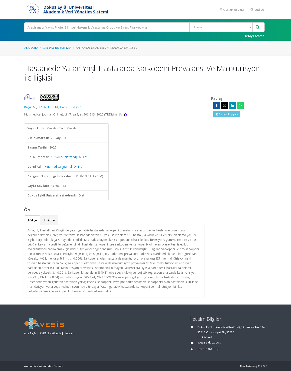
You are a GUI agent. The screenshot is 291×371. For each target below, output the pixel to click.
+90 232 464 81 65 (208, 349)
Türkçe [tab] (32, 220)
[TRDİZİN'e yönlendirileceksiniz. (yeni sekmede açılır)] (121, 114)
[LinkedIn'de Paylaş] (232, 105)
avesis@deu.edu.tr (209, 342)
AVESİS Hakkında (50, 333)
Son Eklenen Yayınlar (56, 47)
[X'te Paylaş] (224, 105)
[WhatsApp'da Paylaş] (240, 105)
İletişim (69, 333)
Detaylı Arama (254, 36)
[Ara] (257, 27)
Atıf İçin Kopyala (228, 114)
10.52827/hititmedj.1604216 (70, 157)
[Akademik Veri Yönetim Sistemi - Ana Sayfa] (33, 9)
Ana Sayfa (31, 47)
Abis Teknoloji (248, 366)
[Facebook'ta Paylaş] (216, 105)
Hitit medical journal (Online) (63, 167)
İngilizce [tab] (49, 220)
